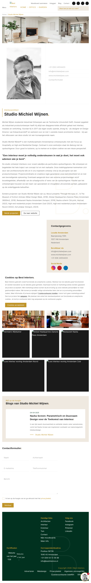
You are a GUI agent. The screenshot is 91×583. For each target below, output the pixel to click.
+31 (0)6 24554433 (56, 67)
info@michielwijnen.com (58, 71)
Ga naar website (30, 213)
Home (4, 14)
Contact (66, 3)
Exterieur (44, 528)
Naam (6, 457)
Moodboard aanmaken (39, 3)
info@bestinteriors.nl (49, 561)
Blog (59, 3)
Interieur (44, 524)
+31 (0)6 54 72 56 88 (50, 558)
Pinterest (69, 528)
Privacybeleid (55, 571)
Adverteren (29, 571)
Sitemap (80, 574)
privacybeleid (46, 498)
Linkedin (68, 531)
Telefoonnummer (40, 468)
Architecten (45, 521)
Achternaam (38, 457)
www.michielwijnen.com (58, 75)
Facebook (69, 521)
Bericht (7, 479)
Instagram (69, 524)
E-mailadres (9, 468)
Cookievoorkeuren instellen (62, 574)
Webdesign (41, 571)
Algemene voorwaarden (74, 571)
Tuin (42, 531)
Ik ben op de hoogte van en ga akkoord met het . (28, 498)
